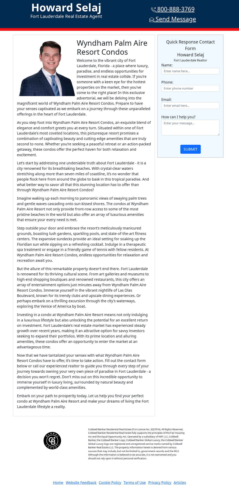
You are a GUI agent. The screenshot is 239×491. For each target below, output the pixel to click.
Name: (167, 65)
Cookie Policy (110, 482)
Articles (180, 482)
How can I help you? (178, 116)
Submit (191, 149)
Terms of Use (135, 482)
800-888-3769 (175, 9)
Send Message (175, 19)
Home (58, 482)
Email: (166, 99)
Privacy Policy (159, 482)
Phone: (167, 82)
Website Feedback (81, 482)
